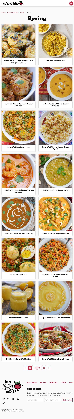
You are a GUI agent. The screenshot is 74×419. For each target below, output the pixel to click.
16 (44, 368)
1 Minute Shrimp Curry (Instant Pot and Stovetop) (18, 191)
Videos (63, 382)
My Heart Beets (12, 3)
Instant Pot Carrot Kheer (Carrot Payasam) (55, 105)
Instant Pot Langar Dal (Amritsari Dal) (18, 233)
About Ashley (32, 382)
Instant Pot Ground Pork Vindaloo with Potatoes (18, 105)
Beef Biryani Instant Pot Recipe (18, 359)
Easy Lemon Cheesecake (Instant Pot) (55, 318)
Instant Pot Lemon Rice (55, 61)
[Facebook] (3, 398)
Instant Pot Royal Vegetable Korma (55, 233)
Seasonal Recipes (12, 12)
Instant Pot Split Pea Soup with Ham (55, 190)
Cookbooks (53, 382)
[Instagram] (18, 398)
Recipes (43, 382)
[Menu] (71, 3)
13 (30, 368)
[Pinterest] (13, 398)
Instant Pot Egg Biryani (18, 274)
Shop (71, 382)
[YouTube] (8, 398)
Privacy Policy (19, 411)
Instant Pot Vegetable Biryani (18, 147)
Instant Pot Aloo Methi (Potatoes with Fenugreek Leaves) (18, 62)
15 (39, 368)
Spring (22, 12)
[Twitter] (3, 403)
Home (3, 12)
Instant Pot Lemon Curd (18, 318)
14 (35, 368)
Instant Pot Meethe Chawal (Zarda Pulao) (55, 148)
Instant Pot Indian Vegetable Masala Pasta (55, 275)
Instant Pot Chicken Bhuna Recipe (55, 359)
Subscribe (67, 400)
